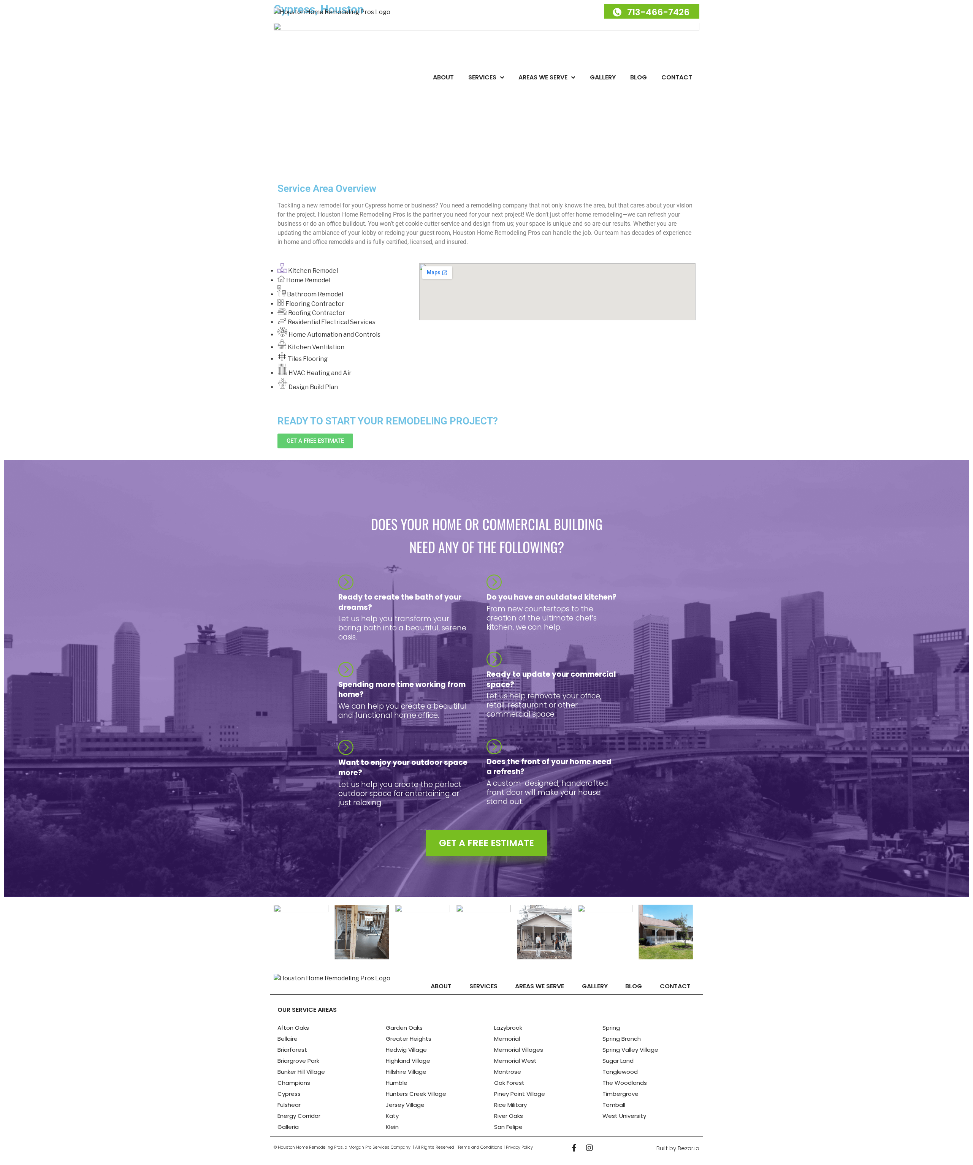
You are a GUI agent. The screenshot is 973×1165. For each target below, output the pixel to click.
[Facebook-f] (574, 1148)
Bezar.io (688, 1148)
